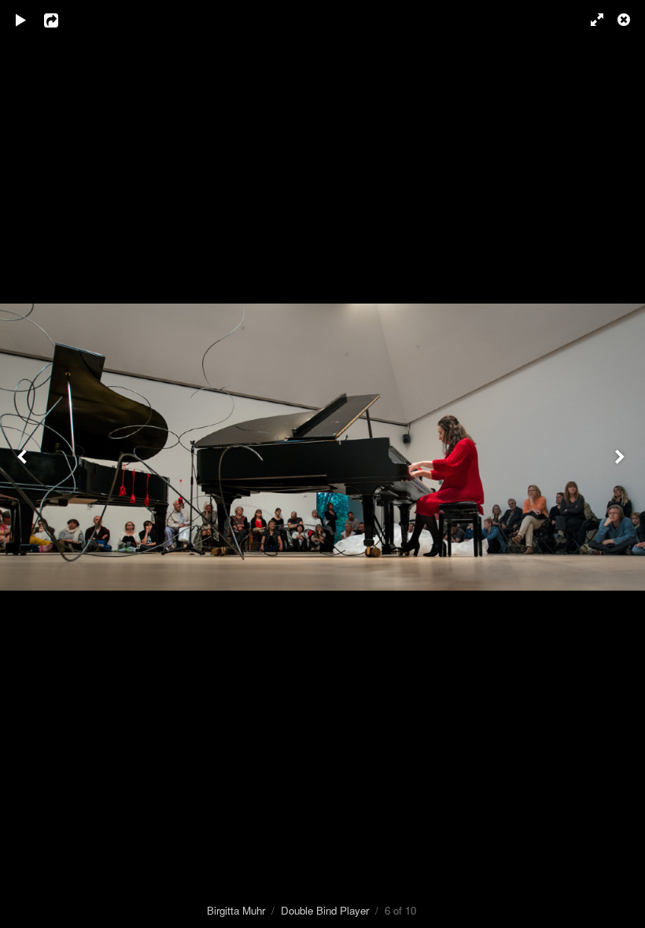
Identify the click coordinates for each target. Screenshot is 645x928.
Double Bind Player (325, 910)
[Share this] (62, 19)
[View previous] (23, 464)
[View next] (621, 464)
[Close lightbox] (625, 19)
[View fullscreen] (590, 19)
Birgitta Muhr (236, 910)
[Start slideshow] (21, 19)
